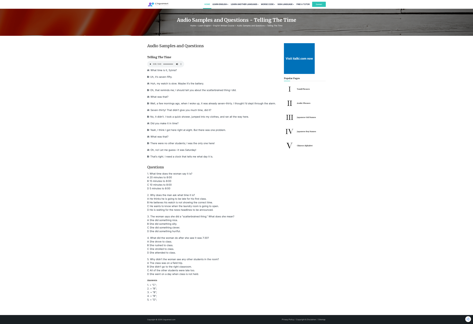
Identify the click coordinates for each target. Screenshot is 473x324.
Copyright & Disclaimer (306, 319)
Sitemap (321, 319)
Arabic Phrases (303, 103)
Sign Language (285, 4)
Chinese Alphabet (305, 146)
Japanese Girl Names (306, 117)
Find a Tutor (303, 4)
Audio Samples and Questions (251, 25)
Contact (319, 4)
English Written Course (223, 25)
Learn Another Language (244, 4)
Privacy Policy (288, 319)
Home (207, 4)
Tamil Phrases (303, 89)
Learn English (219, 4)
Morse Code (267, 4)
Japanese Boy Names (306, 131)
